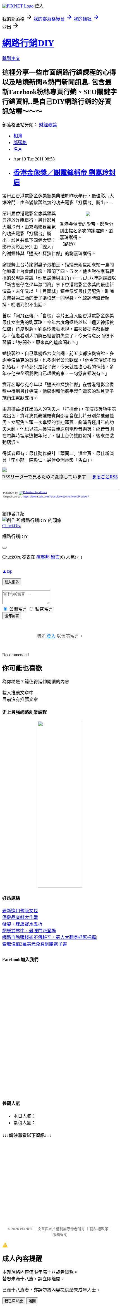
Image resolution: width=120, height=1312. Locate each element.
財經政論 (48, 124)
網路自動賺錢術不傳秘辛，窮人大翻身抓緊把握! (49, 937)
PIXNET (26, 1229)
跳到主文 (11, 58)
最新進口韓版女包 (20, 910)
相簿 (17, 136)
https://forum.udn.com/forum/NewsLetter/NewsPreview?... (57, 496)
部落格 (20, 142)
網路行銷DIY (28, 43)
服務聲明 (60, 1235)
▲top (7, 571)
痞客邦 (43, 557)
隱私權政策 (99, 1229)
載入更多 (11, 582)
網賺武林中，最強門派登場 (29, 930)
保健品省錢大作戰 (20, 917)
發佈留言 (11, 616)
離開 (32, 1301)
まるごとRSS (105, 476)
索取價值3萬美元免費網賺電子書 (34, 944)
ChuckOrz (11, 525)
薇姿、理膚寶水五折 (22, 924)
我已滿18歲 (13, 1301)
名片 (17, 149)
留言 (55, 557)
